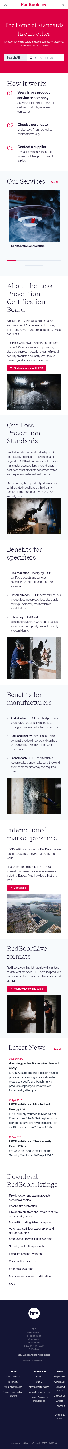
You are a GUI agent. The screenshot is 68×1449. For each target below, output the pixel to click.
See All (54, 182)
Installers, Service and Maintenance (39, 1399)
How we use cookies (19, 1443)
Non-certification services (39, 1392)
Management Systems (39, 1387)
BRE (34, 1329)
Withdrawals (59, 1382)
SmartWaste (33, 1339)
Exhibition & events (60, 1408)
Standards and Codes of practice (13, 1394)
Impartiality (13, 1382)
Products (39, 1376)
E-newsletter (59, 1395)
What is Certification (13, 1387)
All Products (34, 1349)
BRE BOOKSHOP (34, 1336)
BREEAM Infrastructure (34, 1346)
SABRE (39, 1382)
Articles (59, 1401)
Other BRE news (60, 1417)
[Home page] (34, 4)
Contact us (20, 887)
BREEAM (41, 1360)
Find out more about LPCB (28, 368)
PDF (13, 980)
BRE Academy (33, 1332)
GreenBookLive (30, 1360)
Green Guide (34, 1342)
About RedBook (13, 1376)
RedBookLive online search (29, 988)
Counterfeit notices (60, 1389)
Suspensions (59, 1376)
